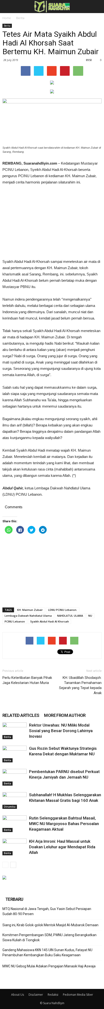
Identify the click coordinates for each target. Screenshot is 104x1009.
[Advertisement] (52, 222)
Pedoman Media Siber (78, 995)
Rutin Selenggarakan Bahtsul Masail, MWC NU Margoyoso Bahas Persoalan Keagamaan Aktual (64, 824)
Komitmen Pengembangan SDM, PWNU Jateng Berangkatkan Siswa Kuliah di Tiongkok (49, 937)
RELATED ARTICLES (20, 715)
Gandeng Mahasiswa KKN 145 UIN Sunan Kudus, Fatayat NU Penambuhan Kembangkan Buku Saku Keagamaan (47, 952)
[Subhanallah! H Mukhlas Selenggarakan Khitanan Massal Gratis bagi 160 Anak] (14, 800)
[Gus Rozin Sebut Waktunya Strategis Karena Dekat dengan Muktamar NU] (14, 754)
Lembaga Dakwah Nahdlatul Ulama (28, 615)
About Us (17, 995)
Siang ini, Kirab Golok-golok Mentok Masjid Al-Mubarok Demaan (50, 925)
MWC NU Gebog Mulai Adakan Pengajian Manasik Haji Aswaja (49, 966)
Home (6, 18)
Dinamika (9, 806)
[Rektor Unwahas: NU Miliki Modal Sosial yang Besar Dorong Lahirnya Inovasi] (14, 730)
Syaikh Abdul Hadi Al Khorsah (49, 621)
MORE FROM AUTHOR (64, 715)
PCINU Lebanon (15, 621)
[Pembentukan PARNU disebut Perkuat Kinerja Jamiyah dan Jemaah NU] (14, 777)
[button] (97, 6)
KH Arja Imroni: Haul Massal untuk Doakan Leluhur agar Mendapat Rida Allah (62, 847)
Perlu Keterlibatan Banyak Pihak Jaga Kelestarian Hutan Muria (27, 680)
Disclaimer (36, 995)
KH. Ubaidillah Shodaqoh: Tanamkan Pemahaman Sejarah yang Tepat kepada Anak (80, 685)
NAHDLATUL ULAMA (70, 615)
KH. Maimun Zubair (30, 610)
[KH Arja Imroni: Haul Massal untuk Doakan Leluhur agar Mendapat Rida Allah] (14, 847)
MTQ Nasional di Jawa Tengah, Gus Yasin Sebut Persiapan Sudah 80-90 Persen (46, 911)
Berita (20, 18)
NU (90, 615)
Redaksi (53, 995)
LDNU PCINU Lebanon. (62, 610)
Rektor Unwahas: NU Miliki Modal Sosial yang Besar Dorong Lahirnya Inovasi (61, 731)
